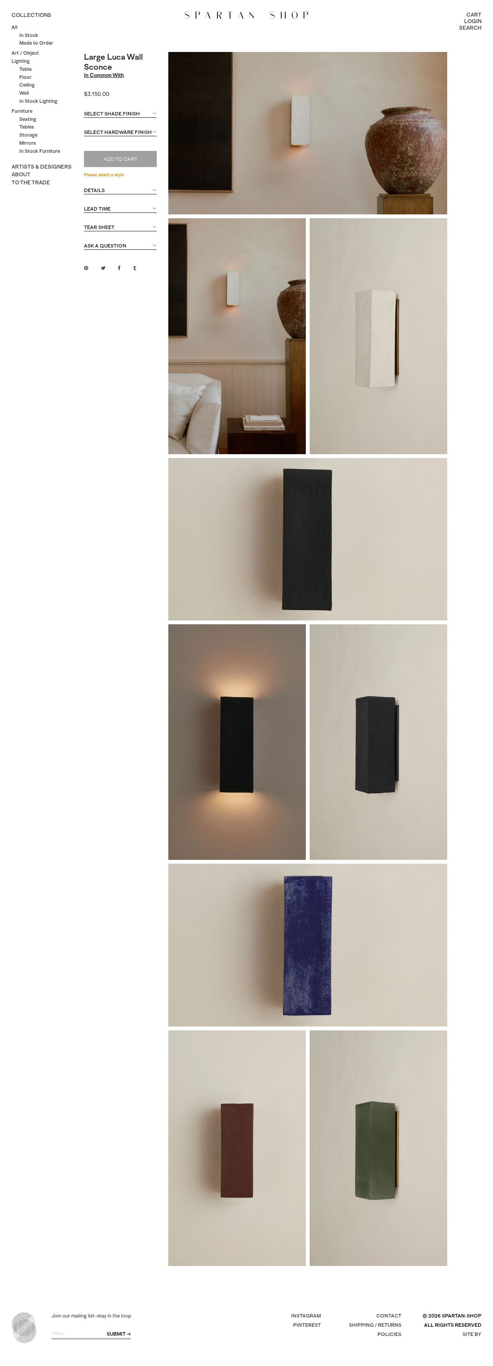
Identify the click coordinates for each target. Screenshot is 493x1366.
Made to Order (36, 43)
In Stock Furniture (39, 151)
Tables (26, 127)
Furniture (22, 111)
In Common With (104, 75)
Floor (25, 77)
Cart (473, 15)
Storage (28, 135)
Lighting (21, 61)
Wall (24, 93)
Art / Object (25, 53)
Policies (389, 1334)
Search (470, 28)
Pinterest (307, 1325)
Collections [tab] (31, 15)
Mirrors (27, 143)
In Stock (28, 35)
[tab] (120, 117)
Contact (388, 1316)
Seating (27, 119)
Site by (472, 1334)
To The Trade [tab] (31, 182)
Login (472, 21)
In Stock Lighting (38, 101)
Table (25, 69)
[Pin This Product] (86, 268)
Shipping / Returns (375, 1325)
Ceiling (27, 85)
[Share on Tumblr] (134, 268)
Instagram (306, 1316)
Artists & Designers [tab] (42, 167)
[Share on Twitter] (103, 268)
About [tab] (21, 174)
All (14, 27)
